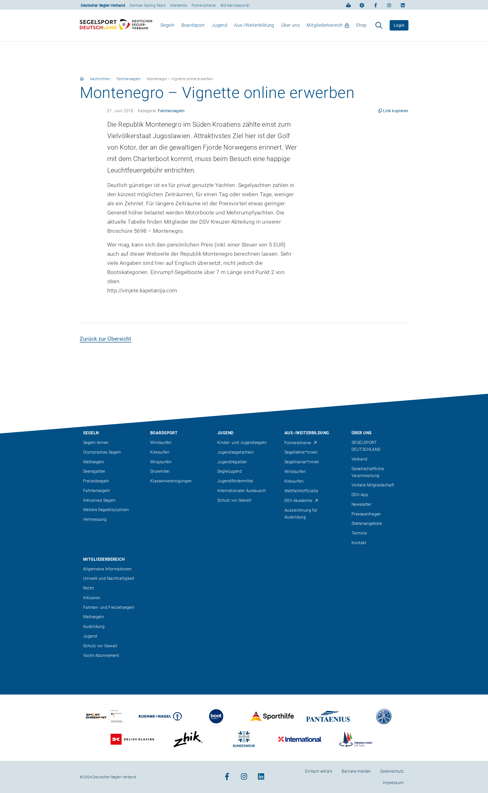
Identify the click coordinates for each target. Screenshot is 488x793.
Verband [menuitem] (359, 459)
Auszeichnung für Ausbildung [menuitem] (300, 514)
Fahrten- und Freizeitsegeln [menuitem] (108, 607)
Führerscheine (204, 5)
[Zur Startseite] (116, 25)
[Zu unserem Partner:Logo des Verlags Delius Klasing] (132, 739)
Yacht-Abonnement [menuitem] (101, 655)
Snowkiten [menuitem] (160, 471)
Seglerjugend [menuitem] (229, 471)
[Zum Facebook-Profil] (376, 5)
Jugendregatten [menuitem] (232, 461)
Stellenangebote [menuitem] (367, 523)
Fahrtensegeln (129, 79)
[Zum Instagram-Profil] (389, 5)
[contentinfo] (244, 593)
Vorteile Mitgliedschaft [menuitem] (373, 485)
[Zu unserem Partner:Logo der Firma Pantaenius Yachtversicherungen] (328, 716)
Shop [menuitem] (361, 25)
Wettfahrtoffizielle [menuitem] (301, 490)
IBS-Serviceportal (235, 5)
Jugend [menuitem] (219, 25)
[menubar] (263, 25)
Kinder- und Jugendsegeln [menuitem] (242, 442)
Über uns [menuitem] (290, 25)
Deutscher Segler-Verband (103, 5)
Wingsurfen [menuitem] (161, 461)
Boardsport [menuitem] (193, 25)
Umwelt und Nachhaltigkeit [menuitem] (108, 578)
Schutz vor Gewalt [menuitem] (234, 500)
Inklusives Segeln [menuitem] (99, 500)
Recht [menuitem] (88, 588)
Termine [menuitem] (359, 533)
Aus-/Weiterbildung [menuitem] (254, 25)
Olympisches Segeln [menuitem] (102, 452)
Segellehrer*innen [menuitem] (300, 452)
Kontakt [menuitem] (359, 542)
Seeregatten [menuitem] (94, 471)
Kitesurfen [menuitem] (159, 452)
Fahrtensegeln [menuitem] (96, 490)
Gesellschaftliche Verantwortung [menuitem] (368, 472)
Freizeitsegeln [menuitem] (96, 481)
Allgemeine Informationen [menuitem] (107, 569)
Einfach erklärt (318, 771)
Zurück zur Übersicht (105, 339)
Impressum (393, 782)
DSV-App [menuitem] (360, 494)
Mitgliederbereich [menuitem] (325, 25)
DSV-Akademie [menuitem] (298, 500)
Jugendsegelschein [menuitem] (235, 452)
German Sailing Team (148, 5)
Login (399, 25)
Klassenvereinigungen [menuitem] (171, 481)
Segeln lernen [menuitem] (95, 442)
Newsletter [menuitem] (361, 504)
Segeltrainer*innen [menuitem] (301, 461)
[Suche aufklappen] (378, 25)
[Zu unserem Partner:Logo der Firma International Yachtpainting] (300, 739)
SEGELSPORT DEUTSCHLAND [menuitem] (366, 446)
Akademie (178, 5)
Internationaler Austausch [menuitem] (241, 490)
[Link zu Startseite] (82, 79)
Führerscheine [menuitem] (297, 442)
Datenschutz (392, 771)
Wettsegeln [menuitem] (93, 461)
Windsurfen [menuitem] (161, 442)
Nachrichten (100, 79)
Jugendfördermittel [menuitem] (235, 481)
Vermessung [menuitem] (94, 519)
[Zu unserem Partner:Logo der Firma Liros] (384, 716)
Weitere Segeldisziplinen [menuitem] (106, 509)
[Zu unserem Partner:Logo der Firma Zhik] (188, 739)
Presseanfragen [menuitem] (366, 514)
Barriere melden (356, 771)
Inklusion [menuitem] (91, 597)
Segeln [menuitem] (167, 25)
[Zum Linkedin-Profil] (403, 5)
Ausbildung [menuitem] (93, 626)
